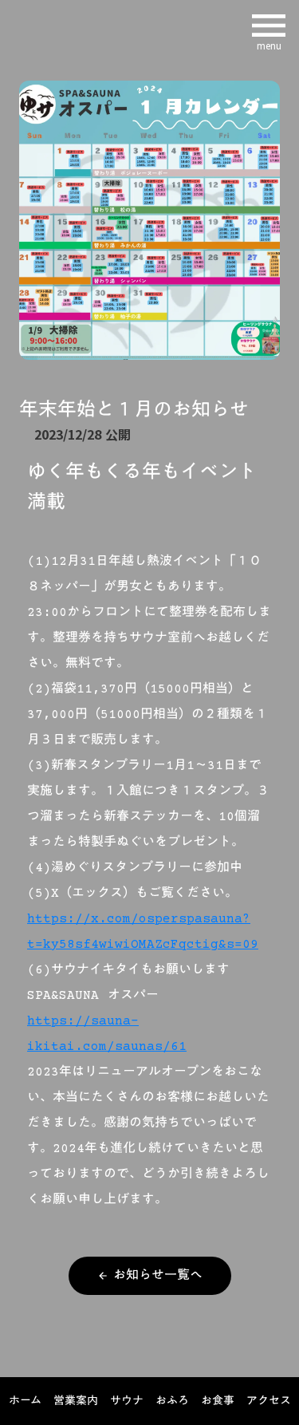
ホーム (25, 1401)
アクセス (268, 1401)
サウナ (127, 1401)
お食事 (217, 1401)
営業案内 (75, 1401)
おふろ (172, 1401)
